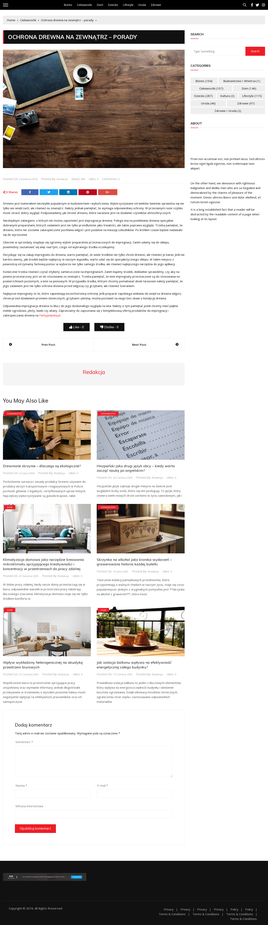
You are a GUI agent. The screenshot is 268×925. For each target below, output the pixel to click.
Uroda (142, 5)
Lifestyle (128, 5)
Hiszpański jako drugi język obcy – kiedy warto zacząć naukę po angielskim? (136, 468)
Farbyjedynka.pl (49, 315)
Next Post (139, 344)
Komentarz (24, 742)
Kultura (227, 96)
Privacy (169, 909)
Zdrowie (156, 5)
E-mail (102, 785)
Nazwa (21, 785)
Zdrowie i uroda (227, 111)
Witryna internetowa (29, 806)
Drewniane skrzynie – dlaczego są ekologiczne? (42, 466)
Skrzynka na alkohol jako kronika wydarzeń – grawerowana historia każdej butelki (134, 561)
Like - (78, 327)
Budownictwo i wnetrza (241, 81)
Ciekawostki (84, 5)
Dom (100, 5)
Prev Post (48, 344)
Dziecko (113, 5)
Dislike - (111, 327)
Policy (234, 909)
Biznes (68, 5)
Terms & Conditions (172, 914)
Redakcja (62, 179)
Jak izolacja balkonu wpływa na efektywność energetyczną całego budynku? (134, 664)
